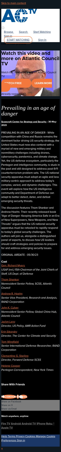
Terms (12, 436)
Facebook (9, 397)
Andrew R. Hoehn (11, 294)
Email (23, 397)
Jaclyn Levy (8, 322)
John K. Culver (10, 308)
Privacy (20, 436)
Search (23, 32)
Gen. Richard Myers (13, 266)
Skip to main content (13, 3)
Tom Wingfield (10, 342)
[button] (3, 28)
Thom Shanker (10, 280)
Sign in (8, 36)
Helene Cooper (10, 366)
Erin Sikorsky (9, 332)
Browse (9, 32)
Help (4, 436)
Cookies (30, 436)
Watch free (13, 83)
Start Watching (42, 32)
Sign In (42, 40)
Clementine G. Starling (14, 356)
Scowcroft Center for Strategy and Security (24, 121)
